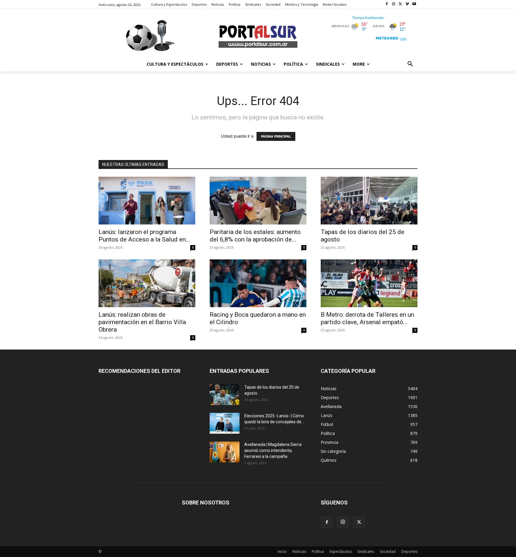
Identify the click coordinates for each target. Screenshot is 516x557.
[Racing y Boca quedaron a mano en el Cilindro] (258, 283)
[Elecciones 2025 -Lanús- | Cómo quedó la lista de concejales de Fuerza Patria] (224, 423)
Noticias (299, 551)
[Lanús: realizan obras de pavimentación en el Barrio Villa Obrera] (147, 283)
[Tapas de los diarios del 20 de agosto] (224, 394)
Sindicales (365, 551)
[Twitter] (400, 4)
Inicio (282, 551)
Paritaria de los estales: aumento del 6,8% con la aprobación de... (255, 235)
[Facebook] (386, 4)
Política (318, 551)
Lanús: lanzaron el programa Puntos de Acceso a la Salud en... (144, 235)
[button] (410, 64)
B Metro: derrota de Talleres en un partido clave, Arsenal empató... (367, 318)
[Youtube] (414, 4)
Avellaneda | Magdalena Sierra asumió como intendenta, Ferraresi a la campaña (273, 450)
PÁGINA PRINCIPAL (276, 136)
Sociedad (388, 551)
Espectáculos (341, 551)
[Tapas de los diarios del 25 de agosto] (369, 200)
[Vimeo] (407, 4)
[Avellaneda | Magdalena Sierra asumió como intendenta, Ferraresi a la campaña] (224, 451)
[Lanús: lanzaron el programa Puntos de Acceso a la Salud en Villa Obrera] (147, 200)
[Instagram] (393, 4)
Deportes (409, 551)
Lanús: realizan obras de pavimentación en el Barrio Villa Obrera (142, 322)
